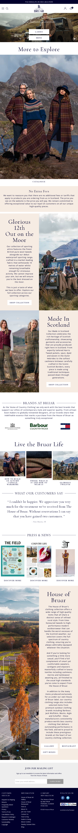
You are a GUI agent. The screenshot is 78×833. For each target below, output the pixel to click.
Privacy (4, 809)
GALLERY (49, 746)
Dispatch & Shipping (8, 800)
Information (27, 793)
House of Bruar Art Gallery (27, 798)
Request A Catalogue (8, 817)
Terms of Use (6, 812)
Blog (22, 827)
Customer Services (6, 794)
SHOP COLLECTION (19, 302)
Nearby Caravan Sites (28, 824)
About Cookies (26, 822)
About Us (24, 809)
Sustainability (6, 822)
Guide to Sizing (26, 819)
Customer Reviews (8, 819)
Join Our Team (26, 812)
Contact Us (24, 814)
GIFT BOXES (49, 752)
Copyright (5, 825)
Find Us (23, 807)
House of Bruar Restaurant (26, 803)
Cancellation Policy (8, 814)
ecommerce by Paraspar (67, 810)
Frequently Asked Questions (7, 806)
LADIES (39, 31)
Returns (4, 802)
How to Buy (25, 817)
